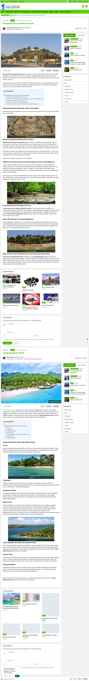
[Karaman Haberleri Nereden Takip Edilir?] (31, 631)
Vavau (8, 427)
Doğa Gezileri (68, 80)
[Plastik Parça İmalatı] (31, 283)
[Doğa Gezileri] (10, 6)
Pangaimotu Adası (11, 431)
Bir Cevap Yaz (8, 317)
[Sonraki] (12, 15)
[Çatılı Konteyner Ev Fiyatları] (51, 631)
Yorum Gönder (7, 343)
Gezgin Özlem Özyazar (13, 27)
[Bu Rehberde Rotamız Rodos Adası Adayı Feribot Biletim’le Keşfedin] (11, 607)
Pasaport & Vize (68, 89)
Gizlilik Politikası (7, 676)
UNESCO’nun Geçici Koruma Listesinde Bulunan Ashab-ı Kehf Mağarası (24, 98)
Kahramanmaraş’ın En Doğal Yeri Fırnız (16, 100)
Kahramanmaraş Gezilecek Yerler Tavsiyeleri (16, 95)
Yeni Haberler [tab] (81, 35)
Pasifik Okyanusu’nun (9, 410)
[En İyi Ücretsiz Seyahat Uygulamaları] (75, 40)
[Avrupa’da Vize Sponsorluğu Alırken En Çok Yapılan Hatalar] (75, 62)
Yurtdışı (66, 102)
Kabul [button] (17, 676)
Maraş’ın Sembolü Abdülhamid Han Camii (17, 97)
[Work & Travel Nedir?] (75, 48)
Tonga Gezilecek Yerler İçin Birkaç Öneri (15, 426)
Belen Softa (10, 357)
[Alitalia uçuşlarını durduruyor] (11, 302)
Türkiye (66, 95)
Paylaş (85, 678)
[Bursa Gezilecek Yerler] (75, 69)
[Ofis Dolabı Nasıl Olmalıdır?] (31, 607)
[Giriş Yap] (86, 6)
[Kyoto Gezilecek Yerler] (51, 283)
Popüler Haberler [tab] (69, 35)
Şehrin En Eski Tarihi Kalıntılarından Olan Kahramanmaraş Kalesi (23, 104)
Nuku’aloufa (10, 432)
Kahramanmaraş (39, 256)
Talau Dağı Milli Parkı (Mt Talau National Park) (18, 434)
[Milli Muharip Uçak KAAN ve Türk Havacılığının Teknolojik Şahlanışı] (31, 302)
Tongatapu (10, 429)
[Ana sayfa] (2, 11)
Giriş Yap (16, 343)
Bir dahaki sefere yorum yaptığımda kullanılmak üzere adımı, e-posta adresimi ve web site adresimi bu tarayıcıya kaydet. (29, 339)
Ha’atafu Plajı (10, 436)
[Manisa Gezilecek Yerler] (11, 631)
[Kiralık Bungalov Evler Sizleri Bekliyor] (51, 607)
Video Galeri (67, 98)
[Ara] (83, 6)
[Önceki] (11, 15)
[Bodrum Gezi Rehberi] (51, 302)
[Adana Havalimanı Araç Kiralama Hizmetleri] (11, 283)
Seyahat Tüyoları (68, 92)
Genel (66, 83)
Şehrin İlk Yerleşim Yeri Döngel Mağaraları (17, 102)
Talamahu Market (11, 438)
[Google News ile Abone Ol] (7, 70)
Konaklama (67, 86)
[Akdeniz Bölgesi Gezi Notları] (75, 55)
